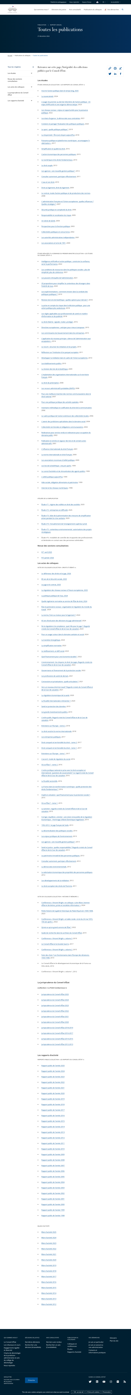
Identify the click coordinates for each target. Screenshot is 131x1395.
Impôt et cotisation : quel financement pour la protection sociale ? (65, 795)
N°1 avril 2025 (46, 552)
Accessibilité (115, 2)
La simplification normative (51, 645)
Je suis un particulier (96, 1342)
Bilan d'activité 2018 (48, 1271)
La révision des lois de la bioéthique (54, 369)
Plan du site (114, 1341)
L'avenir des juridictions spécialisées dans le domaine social (63, 421)
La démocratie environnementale (53, 867)
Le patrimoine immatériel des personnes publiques (60, 855)
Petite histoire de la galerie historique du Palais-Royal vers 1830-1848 (67, 911)
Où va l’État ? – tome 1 (49, 803)
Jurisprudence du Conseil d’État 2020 (55, 1022)
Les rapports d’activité (16, 100)
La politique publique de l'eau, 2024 (54, 596)
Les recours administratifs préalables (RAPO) (58, 388)
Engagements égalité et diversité (11, 1349)
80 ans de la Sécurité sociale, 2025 (54, 579)
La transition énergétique (50, 640)
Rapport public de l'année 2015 (53, 1121)
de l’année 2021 (58, 1088)
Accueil (10, 55)
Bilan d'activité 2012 (48, 1304)
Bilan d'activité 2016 (48, 1282)
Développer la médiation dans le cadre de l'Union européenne (64, 358)
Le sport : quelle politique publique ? (54, 129)
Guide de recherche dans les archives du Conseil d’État (61, 933)
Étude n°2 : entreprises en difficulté (54, 510)
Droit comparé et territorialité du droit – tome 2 (59, 742)
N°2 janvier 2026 (47, 558)
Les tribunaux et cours (12, 1345)
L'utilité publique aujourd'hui (52, 477)
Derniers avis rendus (54, 1342)
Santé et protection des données (53, 706)
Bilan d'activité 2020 (48, 1260)
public (50, 1077)
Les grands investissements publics (54, 712)
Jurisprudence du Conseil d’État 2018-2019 (57, 1028)
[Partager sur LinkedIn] (115, 74)
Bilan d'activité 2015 (48, 1288)
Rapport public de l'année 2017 (53, 1110)
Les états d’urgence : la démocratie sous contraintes (60, 118)
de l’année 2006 (58, 1171)
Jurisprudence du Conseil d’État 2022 (55, 1011)
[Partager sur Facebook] (120, 74)
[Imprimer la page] (115, 68)
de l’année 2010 (58, 1149)
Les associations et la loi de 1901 (53, 243)
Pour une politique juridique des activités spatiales (60, 402)
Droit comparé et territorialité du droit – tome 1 (59, 748)
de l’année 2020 (58, 1093)
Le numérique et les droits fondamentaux (57, 160)
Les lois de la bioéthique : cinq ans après (56, 466)
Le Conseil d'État (10, 1342)
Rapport (44, 1077)
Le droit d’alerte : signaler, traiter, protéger (57, 322)
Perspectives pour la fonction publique (55, 226)
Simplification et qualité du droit (53, 149)
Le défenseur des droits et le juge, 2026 (56, 573)
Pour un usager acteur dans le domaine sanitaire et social (62, 634)
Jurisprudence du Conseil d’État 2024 (55, 1000)
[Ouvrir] (31, 73)
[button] (41, 9)
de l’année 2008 (58, 1160)
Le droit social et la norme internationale (56, 731)
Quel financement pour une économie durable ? (59, 657)
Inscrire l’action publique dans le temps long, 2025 (60, 91)
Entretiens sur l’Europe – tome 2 (53, 726)
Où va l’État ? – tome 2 (49, 765)
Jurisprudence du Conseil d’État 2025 (55, 994)
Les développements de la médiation (55, 880)
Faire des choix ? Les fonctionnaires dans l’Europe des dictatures (65, 955)
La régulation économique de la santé (55, 695)
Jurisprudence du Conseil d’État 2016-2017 (57, 1033)
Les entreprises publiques (51, 737)
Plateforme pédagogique (58, 2)
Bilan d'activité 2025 (48, 1232)
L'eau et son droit (47, 182)
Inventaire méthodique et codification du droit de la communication (66, 408)
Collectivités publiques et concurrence (55, 232)
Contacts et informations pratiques (97, 1351)
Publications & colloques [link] (22, 55)
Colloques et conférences (72, 1345)
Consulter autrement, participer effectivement (58, 176)
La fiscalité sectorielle (49, 781)
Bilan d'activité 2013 (48, 1299)
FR (103, 2)
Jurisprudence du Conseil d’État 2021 (55, 1016)
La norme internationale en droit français (56, 454)
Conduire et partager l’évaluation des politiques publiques (62, 124)
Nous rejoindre (9, 1365)
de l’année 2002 (58, 1193)
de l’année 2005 (58, 1177)
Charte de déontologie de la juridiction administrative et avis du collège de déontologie (12, 1358)
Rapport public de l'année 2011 (53, 1143)
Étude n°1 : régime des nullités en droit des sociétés (60, 504)
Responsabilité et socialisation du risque (56, 215)
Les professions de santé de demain (54, 676)
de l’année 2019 (58, 1099)
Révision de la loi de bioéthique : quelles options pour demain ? (64, 300)
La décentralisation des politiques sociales (57, 831)
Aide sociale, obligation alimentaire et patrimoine (59, 482)
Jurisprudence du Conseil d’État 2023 (55, 1005)
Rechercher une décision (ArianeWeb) (33, 1346)
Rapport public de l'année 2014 (53, 1127)
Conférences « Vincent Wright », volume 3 (56, 938)
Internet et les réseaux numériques (54, 488)
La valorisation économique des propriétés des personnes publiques (66, 872)
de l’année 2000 (58, 1204)
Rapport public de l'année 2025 (53, 1065)
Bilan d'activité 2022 (48, 1249)
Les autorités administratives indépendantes (58, 237)
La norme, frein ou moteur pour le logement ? (58, 615)
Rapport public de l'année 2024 (53, 1071)
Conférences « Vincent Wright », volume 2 (56, 949)
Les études (12, 73)
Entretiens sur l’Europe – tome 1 (53, 753)
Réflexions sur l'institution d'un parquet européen (59, 352)
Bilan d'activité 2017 (48, 1276)
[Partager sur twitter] (109, 74)
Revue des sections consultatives (15, 80)
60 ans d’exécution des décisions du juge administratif (61, 621)
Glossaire (113, 1338)
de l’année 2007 (58, 1165)
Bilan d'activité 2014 (48, 1293)
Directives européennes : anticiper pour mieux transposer (62, 327)
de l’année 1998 (58, 1215)
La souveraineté (47, 96)
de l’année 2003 (58, 1188)
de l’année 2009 (58, 1154)
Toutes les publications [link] (40, 55)
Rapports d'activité (74, 1352)
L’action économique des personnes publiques (58, 154)
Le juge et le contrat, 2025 (51, 585)
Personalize (107, 1392)
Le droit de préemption (50, 383)
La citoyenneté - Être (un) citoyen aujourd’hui (58, 135)
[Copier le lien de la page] (109, 68)
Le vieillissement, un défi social (52, 651)
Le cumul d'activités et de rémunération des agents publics (63, 471)
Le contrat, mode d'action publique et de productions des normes (65, 193)
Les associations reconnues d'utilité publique (58, 460)
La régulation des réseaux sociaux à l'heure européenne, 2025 (64, 590)
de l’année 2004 (58, 1182)
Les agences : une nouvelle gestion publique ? (58, 171)
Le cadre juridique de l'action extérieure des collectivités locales (65, 416)
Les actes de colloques (16, 87)
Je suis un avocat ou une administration (96, 1346)
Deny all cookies (93, 1392)
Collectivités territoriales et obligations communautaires (62, 427)
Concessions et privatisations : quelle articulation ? (59, 681)
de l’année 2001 (58, 1199)
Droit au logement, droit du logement (55, 188)
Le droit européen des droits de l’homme (56, 886)
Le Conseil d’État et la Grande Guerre (55, 944)
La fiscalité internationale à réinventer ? (56, 701)
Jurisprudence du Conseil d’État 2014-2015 (57, 1039)
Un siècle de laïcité (48, 221)
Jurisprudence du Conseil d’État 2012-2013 (57, 1044)
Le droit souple (47, 165)
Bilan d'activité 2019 (48, 1265)
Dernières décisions (32, 1342)
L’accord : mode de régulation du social (55, 759)
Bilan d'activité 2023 (48, 1243)
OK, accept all (78, 1392)
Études (70, 1349)
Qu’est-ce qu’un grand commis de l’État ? (56, 927)
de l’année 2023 (58, 1077)
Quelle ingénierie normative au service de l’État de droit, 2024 (64, 601)
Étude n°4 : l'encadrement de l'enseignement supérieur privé (64, 524)
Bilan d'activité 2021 (48, 1254)
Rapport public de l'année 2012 (53, 1138)
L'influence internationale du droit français (57, 449)
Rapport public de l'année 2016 (53, 1115)
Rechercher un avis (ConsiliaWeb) (53, 1346)
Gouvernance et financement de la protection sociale (61, 670)
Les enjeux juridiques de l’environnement (56, 836)
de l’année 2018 (58, 1104)
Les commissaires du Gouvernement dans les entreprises (62, 333)
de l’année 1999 (58, 1210)
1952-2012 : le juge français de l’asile (55, 825)
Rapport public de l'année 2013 (53, 1132)
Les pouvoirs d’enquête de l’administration (57, 278)
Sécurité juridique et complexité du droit (56, 210)
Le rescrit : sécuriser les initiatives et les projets (58, 347)
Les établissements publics (51, 363)
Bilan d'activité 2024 (48, 1238)
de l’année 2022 (58, 1082)
